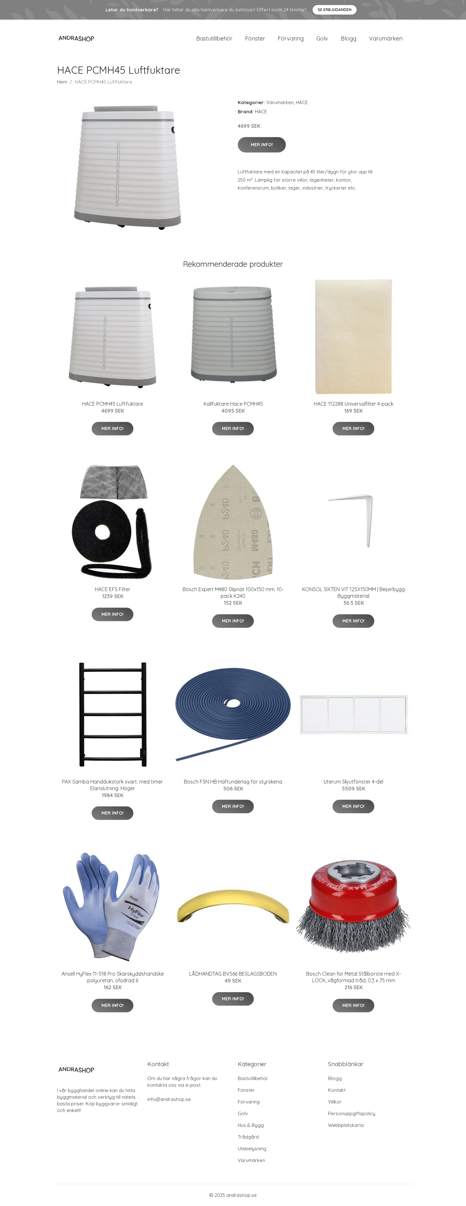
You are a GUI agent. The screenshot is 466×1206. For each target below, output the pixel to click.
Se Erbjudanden (335, 9)
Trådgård (248, 1137)
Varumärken (386, 38)
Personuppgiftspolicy (351, 1113)
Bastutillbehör (214, 38)
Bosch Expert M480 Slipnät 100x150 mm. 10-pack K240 (233, 592)
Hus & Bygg (251, 1125)
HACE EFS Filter (112, 589)
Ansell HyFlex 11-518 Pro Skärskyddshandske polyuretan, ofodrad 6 (112, 977)
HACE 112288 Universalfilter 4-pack (353, 404)
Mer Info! (262, 144)
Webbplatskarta (346, 1125)
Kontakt (337, 1090)
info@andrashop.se (169, 1099)
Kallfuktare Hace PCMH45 (233, 404)
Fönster (255, 38)
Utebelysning (252, 1149)
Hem (62, 82)
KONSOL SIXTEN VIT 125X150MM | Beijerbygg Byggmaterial (353, 592)
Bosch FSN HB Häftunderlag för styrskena (233, 781)
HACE (302, 102)
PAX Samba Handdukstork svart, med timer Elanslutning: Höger (112, 784)
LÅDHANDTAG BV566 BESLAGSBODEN (233, 974)
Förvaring (291, 38)
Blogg (348, 38)
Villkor (335, 1102)
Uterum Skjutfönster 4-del (353, 781)
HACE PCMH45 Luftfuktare (112, 404)
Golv (322, 38)
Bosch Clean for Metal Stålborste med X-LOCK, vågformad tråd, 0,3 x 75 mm (353, 977)
